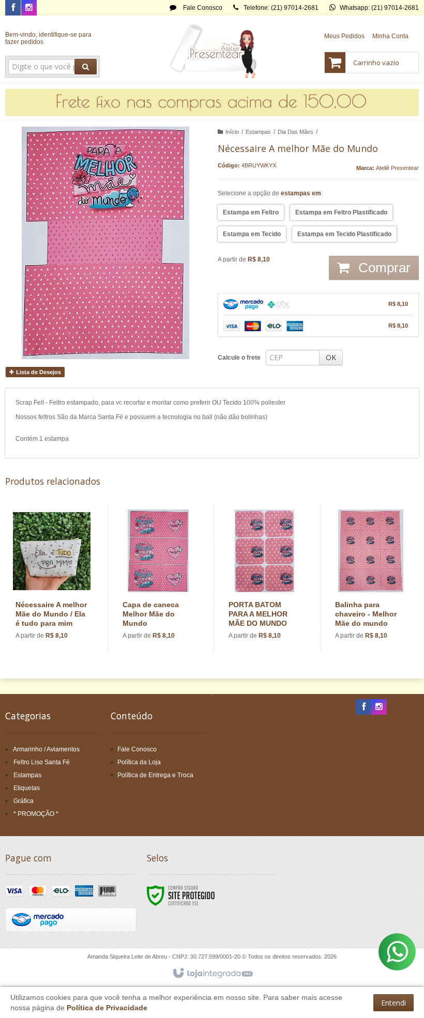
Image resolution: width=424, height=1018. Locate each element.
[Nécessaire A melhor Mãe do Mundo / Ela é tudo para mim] (52, 578)
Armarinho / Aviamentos (46, 749)
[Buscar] (85, 66)
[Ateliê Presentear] (212, 50)
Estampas (258, 132)
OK (331, 357)
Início (232, 132)
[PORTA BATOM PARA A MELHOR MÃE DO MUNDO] (264, 578)
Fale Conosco (201, 7)
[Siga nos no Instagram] (29, 8)
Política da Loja (139, 762)
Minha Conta (390, 36)
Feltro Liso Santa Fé (41, 762)
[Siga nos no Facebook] (13, 8)
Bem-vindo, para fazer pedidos (48, 38)
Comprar (383, 267)
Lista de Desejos (37, 372)
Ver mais (57, 610)
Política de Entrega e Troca (155, 775)
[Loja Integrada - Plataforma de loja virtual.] (212, 973)
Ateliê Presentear (397, 168)
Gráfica (23, 801)
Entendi (393, 1003)
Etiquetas (26, 788)
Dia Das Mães (295, 132)
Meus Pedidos (344, 36)
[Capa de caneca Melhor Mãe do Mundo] (158, 578)
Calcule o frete (239, 357)
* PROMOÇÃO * (35, 814)
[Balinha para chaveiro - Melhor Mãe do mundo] (371, 578)
